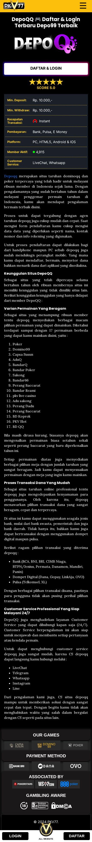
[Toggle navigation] (83, 6)
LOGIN (15, 836)
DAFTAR (77, 836)
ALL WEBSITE (46, 839)
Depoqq (10, 176)
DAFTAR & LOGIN (46, 68)
